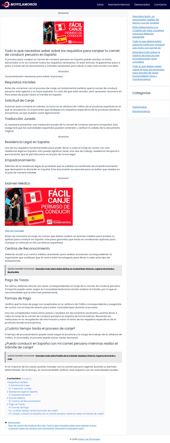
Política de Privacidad (89, 439)
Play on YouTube (14, 230)
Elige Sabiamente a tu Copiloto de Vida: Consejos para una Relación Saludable (148, 32)
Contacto (160, 4)
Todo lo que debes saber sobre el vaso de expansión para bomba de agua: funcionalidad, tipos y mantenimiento (148, 73)
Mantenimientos (119, 4)
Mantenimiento (141, 111)
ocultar (26, 378)
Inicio (100, 4)
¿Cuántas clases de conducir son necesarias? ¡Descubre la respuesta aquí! (46, 428)
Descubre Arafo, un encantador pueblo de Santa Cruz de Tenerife (145, 19)
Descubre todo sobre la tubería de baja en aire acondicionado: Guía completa (146, 57)
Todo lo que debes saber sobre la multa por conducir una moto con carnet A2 (148, 44)
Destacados (142, 4)
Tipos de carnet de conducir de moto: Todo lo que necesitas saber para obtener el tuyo (52, 425)
